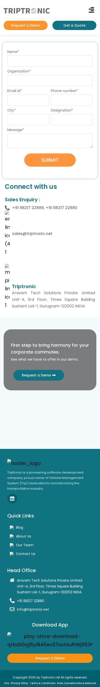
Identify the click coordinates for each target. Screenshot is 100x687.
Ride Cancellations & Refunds (76, 683)
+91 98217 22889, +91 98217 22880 (44, 208)
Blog (19, 527)
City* (11, 110)
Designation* (62, 110)
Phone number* (64, 90)
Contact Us (25, 553)
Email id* (14, 90)
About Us (23, 536)
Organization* (19, 71)
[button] (91, 10)
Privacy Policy (19, 683)
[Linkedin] (12, 499)
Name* (13, 51)
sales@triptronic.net (32, 233)
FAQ (6, 683)
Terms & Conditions (42, 683)
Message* (15, 129)
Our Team (24, 545)
